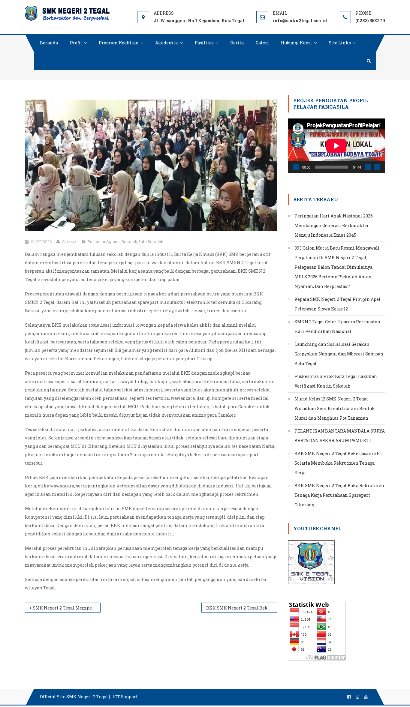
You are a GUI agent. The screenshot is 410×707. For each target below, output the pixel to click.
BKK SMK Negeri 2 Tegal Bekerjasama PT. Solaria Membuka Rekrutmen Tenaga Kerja (241, 608)
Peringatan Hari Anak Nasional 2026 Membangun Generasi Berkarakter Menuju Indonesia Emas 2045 (333, 225)
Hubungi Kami (296, 43)
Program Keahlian (119, 43)
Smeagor (69, 241)
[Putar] (296, 167)
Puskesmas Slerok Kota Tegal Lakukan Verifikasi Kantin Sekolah (335, 381)
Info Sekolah (151, 241)
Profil (76, 43)
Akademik (166, 43)
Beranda (49, 43)
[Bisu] (368, 167)
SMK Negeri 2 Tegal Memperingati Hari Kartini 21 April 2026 (67, 608)
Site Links (340, 43)
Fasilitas (204, 43)
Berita (237, 43)
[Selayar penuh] (377, 167)
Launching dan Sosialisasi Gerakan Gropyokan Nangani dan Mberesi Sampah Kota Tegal (338, 353)
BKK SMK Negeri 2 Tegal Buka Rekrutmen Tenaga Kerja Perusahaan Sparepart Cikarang (339, 495)
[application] (336, 145)
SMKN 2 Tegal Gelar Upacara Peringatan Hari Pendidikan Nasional (337, 326)
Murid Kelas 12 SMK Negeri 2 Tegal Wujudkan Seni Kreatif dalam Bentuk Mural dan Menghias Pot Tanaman (334, 408)
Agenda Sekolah (121, 241)
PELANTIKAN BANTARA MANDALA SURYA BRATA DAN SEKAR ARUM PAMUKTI (339, 435)
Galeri (262, 43)
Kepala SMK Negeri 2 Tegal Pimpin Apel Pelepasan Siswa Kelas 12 (337, 304)
